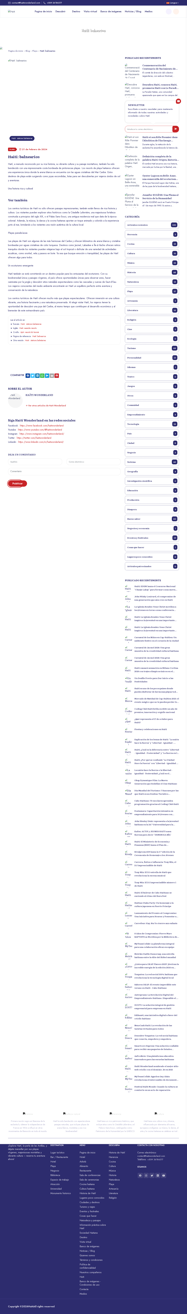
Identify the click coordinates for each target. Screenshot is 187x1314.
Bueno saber (151, 518)
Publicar (17, 483)
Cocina (151, 243)
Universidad (56, 1188)
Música (151, 262)
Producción (151, 499)
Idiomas (151, 367)
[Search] (169, 11)
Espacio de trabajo (59, 1179)
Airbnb (83, 1161)
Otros (151, 395)
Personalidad (151, 357)
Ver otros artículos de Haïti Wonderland (47, 405)
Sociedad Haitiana (89, 1232)
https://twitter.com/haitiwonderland (34, 438)
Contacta (84, 1289)
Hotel (53, 1161)
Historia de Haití (88, 1193)
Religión (151, 319)
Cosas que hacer (151, 547)
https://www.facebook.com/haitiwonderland (42, 425)
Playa (34, 50)
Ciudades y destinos (90, 1202)
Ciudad (151, 442)
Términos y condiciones (91, 1260)
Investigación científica (151, 480)
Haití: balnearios (39, 336)
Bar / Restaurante (59, 1157)
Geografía (151, 471)
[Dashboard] (176, 11)
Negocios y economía (151, 528)
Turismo (151, 348)
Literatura (151, 310)
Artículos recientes (151, 224)
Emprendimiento (151, 414)
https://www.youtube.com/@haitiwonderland (40, 429)
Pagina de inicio (43, 11)
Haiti (30, 1306)
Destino (76, 11)
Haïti (82, 1277)
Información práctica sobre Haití (93, 1226)
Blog (28, 50)
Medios (148, 11)
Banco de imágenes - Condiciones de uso (90, 1283)
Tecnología (151, 423)
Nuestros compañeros (91, 1272)
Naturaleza (151, 281)
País (151, 433)
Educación (151, 490)
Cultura (151, 253)
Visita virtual (90, 11)
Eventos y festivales (151, 537)
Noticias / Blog (133, 11)
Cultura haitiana (87, 1188)
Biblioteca (55, 1175)
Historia (151, 272)
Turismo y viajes (87, 1207)
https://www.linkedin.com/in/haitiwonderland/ (41, 442)
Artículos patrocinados (151, 566)
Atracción (55, 1184)
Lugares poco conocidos (151, 556)
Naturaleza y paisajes (90, 1220)
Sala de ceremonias (89, 1179)
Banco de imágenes (111, 11)
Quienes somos (87, 1255)
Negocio (151, 452)
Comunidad (151, 405)
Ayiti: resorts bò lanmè (29, 332)
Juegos (151, 386)
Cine (151, 329)
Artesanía (151, 300)
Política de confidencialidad (88, 1266)
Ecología (151, 338)
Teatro (151, 376)
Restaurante (85, 1170)
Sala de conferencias (90, 1175)
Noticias (151, 461)
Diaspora (151, 509)
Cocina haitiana (87, 1184)
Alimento (84, 1166)
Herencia (151, 234)
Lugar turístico (57, 1152)
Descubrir (61, 11)
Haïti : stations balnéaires (31, 324)
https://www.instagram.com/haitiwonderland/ (42, 433)
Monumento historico (60, 1193)
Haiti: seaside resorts (28, 328)
